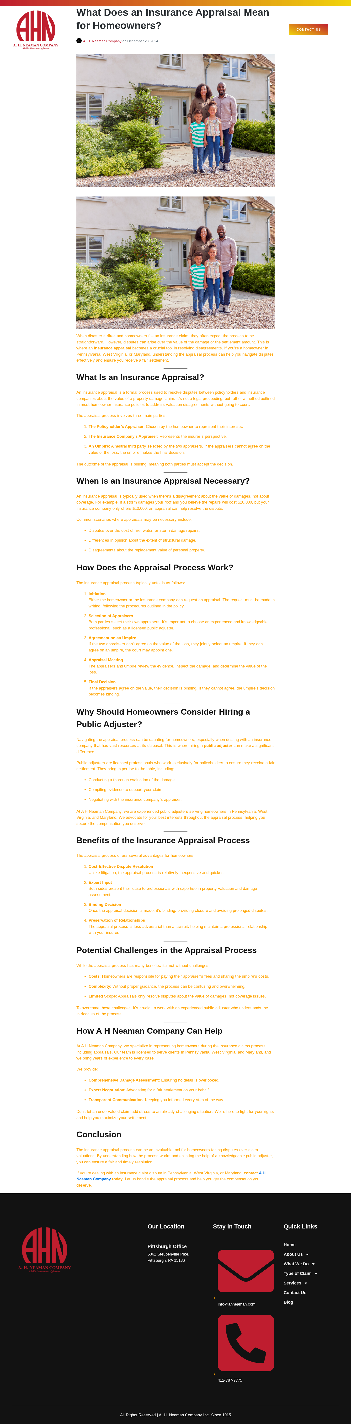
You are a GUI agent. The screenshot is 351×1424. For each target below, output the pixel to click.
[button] (335, 29)
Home (290, 1244)
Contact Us (295, 1292)
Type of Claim (298, 1273)
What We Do (296, 1263)
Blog (288, 1302)
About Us (293, 1254)
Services (292, 1283)
